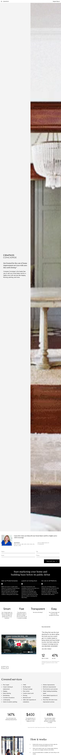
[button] (1, 1)
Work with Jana (51, 561)
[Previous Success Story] (2, 667)
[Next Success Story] (6, 667)
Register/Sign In (56, 1)
